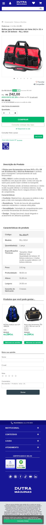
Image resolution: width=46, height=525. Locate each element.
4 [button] (24, 79)
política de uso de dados (34, 518)
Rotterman (5, 26)
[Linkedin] (35, 477)
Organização (9, 22)
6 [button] (31, 79)
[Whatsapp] (10, 477)
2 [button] (17, 79)
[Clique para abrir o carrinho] (40, 3)
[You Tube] (30, 477)
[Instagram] (15, 477)
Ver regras (19, 140)
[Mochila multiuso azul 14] (12, 322)
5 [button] (27, 79)
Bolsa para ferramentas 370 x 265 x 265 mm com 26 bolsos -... (33, 326)
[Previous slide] (6, 323)
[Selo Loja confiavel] (10, 464)
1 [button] (14, 79)
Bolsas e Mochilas (20, 22)
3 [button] (21, 79)
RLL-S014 (17, 26)
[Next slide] (40, 323)
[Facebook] (20, 477)
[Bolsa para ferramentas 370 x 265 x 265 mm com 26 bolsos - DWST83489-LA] (33, 322)
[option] (22, 56)
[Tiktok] (25, 477)
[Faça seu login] (10, 3)
